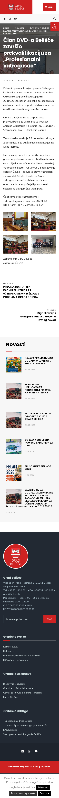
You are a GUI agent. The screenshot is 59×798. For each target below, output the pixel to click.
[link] (54, 26)
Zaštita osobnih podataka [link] (23, 793)
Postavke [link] (44, 793)
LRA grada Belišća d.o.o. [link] (16, 660)
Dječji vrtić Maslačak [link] (14, 683)
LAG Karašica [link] (10, 730)
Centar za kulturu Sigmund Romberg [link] (22, 692)
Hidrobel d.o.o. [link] (11, 651)
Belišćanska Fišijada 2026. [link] (38, 468)
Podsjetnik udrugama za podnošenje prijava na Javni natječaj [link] (38, 388)
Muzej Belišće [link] (10, 697)
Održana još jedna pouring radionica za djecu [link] (39, 442)
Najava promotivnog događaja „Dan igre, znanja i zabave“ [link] (39, 360)
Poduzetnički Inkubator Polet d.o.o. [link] (21, 655)
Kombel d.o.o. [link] (10, 646)
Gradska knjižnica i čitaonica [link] (18, 688)
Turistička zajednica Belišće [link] (17, 720)
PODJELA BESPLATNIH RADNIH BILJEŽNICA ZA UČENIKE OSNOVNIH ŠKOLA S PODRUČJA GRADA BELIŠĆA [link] (21, 290)
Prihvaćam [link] (43, 787)
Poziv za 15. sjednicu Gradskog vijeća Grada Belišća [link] (38, 416)
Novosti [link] (19, 28)
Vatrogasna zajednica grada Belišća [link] (22, 734)
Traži (49, 619)
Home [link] (6, 28)
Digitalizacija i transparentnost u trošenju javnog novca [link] (38, 315)
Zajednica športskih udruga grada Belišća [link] (25, 725)
